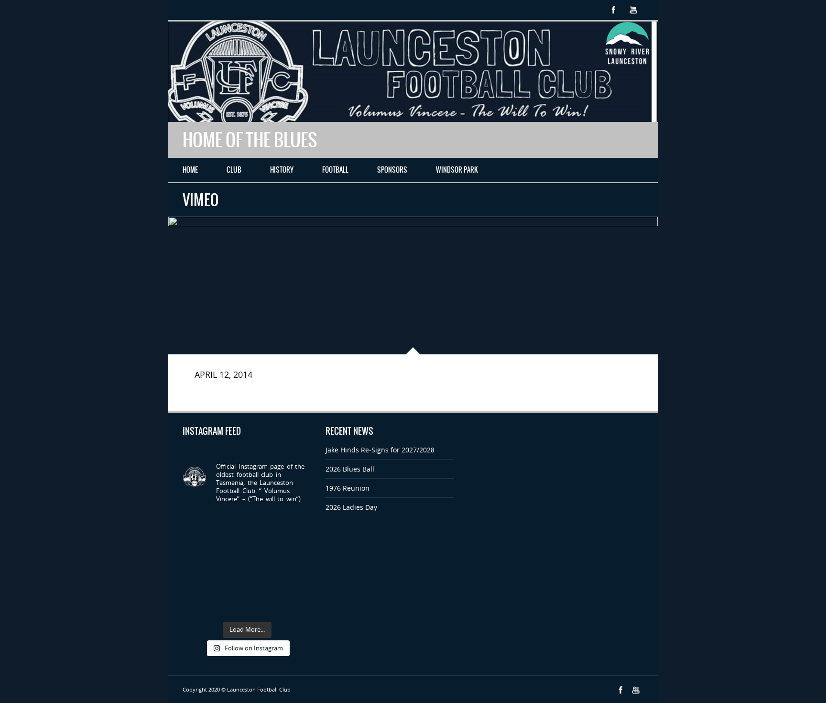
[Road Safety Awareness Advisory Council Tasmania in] (197, 585)
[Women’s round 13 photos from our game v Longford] (264, 606)
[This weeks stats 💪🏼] (197, 564)
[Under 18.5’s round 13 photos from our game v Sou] (297, 564)
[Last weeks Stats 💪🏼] (264, 522)
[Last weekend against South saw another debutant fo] (297, 543)
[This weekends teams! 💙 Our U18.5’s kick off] (197, 522)
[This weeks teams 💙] (197, 606)
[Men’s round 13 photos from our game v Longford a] (297, 606)
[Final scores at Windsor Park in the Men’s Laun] (230, 585)
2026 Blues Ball (350, 468)
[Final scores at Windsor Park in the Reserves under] (230, 606)
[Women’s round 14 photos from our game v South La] (264, 564)
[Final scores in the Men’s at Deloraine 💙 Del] (297, 522)
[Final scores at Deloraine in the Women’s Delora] (197, 543)
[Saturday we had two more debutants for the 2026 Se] (230, 522)
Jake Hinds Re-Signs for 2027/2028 (380, 449)
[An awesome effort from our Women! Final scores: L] (264, 585)
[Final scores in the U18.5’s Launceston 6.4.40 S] (297, 585)
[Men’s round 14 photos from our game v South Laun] (230, 564)
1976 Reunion (348, 488)
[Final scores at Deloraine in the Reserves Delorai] (230, 543)
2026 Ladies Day (351, 507)
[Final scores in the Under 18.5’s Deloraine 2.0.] (264, 543)
